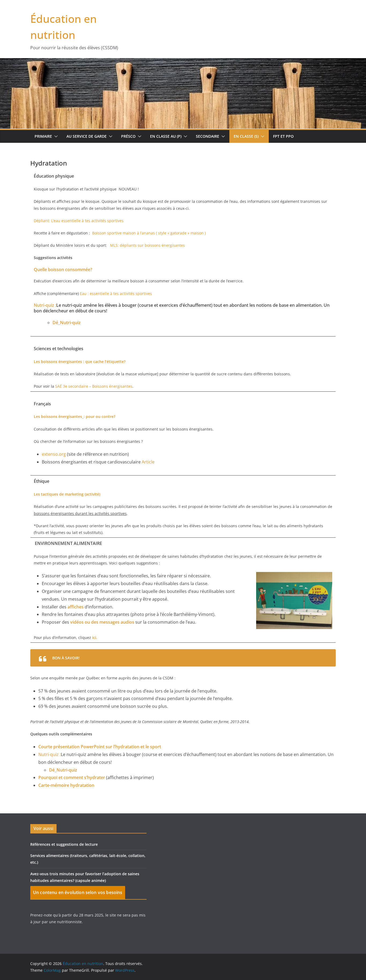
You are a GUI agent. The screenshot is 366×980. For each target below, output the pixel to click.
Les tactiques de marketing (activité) (67, 494)
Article (148, 462)
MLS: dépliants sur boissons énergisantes (147, 245)
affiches (76, 607)
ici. (94, 637)
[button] (55, 136)
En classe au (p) (165, 136)
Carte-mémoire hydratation (66, 785)
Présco (128, 136)
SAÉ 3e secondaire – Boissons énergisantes (93, 386)
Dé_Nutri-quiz (67, 323)
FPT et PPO (283, 136)
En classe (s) (246, 136)
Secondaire (207, 136)
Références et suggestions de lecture (64, 844)
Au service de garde (86, 136)
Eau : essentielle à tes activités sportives (116, 293)
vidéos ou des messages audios (102, 622)
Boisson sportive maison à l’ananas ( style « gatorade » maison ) (149, 232)
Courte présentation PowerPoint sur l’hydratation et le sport (99, 747)
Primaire (43, 136)
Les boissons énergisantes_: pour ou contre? (74, 416)
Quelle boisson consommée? (63, 269)
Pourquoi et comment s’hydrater (71, 777)
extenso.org (54, 454)
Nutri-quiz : (45, 305)
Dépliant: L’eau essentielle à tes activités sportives (79, 220)
